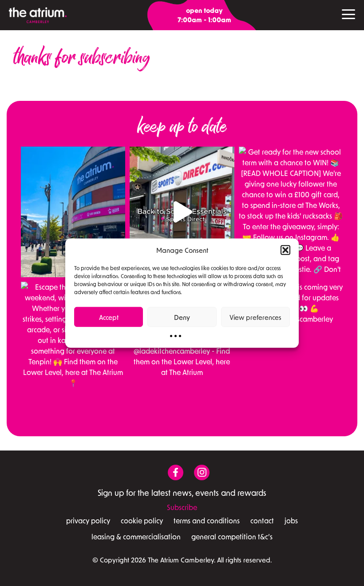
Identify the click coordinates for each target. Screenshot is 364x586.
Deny (182, 317)
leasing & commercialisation (136, 536)
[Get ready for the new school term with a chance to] (291, 212)
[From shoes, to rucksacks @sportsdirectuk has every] (182, 212)
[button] (285, 250)
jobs (291, 520)
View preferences (255, 317)
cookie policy (142, 520)
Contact (262, 520)
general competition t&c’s (232, 536)
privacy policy (88, 520)
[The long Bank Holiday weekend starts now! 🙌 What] (73, 212)
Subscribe (182, 507)
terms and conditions (207, 520)
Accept (109, 317)
